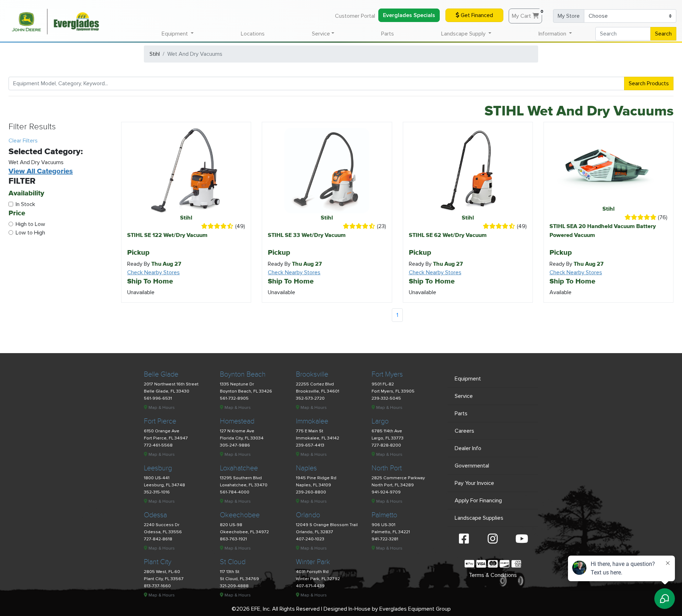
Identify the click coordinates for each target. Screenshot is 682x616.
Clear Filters (23, 140)
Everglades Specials (409, 15)
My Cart (527, 14)
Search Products (649, 83)
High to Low (30, 224)
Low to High (30, 232)
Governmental (472, 465)
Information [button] (553, 33)
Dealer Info (468, 448)
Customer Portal (355, 16)
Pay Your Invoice (474, 483)
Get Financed (476, 15)
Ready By (154, 264)
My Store (569, 16)
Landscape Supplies (479, 518)
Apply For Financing (478, 500)
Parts (387, 33)
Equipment (468, 378)
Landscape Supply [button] (464, 33)
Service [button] (321, 33)
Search (663, 33)
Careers (464, 430)
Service (464, 396)
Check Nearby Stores (153, 272)
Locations (253, 33)
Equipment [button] (175, 33)
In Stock (25, 204)
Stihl (155, 54)
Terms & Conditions (493, 575)
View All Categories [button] (41, 171)
